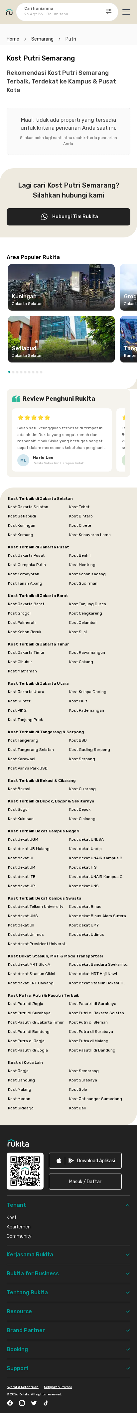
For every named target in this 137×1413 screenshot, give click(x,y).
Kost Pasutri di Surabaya (92, 1003)
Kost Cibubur (20, 661)
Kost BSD (78, 740)
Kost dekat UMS (23, 916)
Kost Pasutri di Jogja (28, 1050)
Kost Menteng (82, 564)
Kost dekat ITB (22, 876)
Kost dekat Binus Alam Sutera (97, 916)
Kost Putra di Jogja (26, 1041)
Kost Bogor (18, 809)
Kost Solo (78, 1089)
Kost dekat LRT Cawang (31, 983)
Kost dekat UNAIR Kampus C (95, 876)
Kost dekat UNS (84, 886)
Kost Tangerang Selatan (31, 749)
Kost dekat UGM (23, 839)
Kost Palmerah (22, 622)
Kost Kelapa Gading (87, 691)
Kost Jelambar (83, 622)
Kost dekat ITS (83, 867)
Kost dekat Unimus (26, 934)
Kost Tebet (79, 506)
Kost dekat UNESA (86, 839)
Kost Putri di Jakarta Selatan (96, 1013)
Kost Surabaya (83, 1080)
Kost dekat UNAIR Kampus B (95, 858)
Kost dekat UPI (22, 886)
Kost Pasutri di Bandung (92, 1050)
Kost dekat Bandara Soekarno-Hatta (99, 964)
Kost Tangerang (23, 740)
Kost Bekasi (19, 788)
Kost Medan (19, 1098)
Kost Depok (79, 809)
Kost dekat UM (21, 867)
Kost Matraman (22, 671)
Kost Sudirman (83, 583)
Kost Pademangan (86, 710)
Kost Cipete (80, 525)
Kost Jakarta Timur (26, 652)
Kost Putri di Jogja (25, 1003)
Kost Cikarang (82, 788)
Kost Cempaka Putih (27, 564)
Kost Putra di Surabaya (91, 1031)
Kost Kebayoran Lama (90, 534)
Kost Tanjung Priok (25, 719)
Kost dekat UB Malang (29, 848)
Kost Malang (19, 1089)
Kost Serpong (82, 759)
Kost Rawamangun (87, 652)
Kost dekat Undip (85, 848)
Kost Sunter (19, 701)
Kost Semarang (84, 1070)
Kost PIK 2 (17, 710)
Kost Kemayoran (23, 574)
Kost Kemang (20, 534)
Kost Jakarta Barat (26, 604)
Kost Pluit (78, 701)
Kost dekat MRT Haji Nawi (93, 973)
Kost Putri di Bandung (29, 1031)
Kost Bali (77, 1108)
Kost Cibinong (82, 818)
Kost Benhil (79, 555)
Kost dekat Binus (85, 906)
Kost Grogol (19, 613)
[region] (68, 316)
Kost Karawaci (21, 759)
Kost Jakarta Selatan (28, 506)
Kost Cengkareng (85, 613)
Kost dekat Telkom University (36, 906)
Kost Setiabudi (22, 516)
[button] (9, 372)
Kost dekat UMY (84, 925)
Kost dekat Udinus (86, 934)
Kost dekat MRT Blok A (29, 964)
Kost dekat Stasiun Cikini (31, 973)
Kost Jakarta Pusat (26, 555)
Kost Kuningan (21, 525)
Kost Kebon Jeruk (24, 632)
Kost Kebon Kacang (87, 574)
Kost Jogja (18, 1070)
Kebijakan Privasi (58, 1387)
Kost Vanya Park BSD (28, 768)
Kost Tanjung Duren (87, 604)
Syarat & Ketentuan (23, 1387)
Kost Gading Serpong (89, 749)
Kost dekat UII (21, 925)
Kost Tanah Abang (25, 583)
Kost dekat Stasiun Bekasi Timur (99, 983)
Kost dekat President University (38, 943)
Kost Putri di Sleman (88, 1022)
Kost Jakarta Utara (26, 691)
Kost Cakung (81, 661)
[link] (85, 1161)
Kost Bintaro (81, 516)
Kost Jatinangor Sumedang (95, 1098)
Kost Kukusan (21, 818)
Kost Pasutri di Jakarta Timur (36, 1022)
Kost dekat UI (20, 858)
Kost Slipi (78, 632)
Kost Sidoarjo (21, 1108)
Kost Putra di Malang (88, 1041)
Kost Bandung (21, 1080)
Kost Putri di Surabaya (29, 1013)
